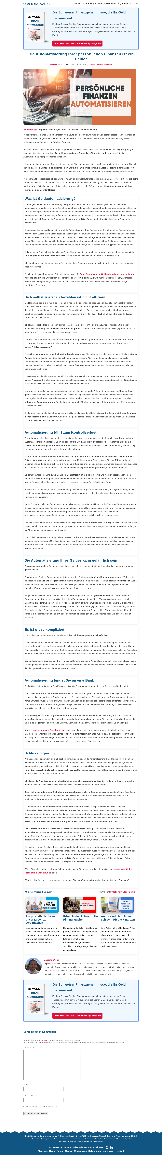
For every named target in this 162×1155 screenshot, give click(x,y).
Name (26, 1085)
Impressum (108, 1151)
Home (52, 1151)
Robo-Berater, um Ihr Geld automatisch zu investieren (107, 274)
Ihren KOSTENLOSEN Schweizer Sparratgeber (77, 43)
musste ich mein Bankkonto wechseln (52, 730)
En (134, 3)
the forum (44, 1040)
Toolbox (85, 3)
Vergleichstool (96, 3)
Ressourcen (110, 3)
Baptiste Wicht (56, 64)
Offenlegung (30, 129)
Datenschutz (94, 1151)
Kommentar (28, 1048)
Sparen (92, 64)
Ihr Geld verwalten (104, 64)
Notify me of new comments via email (43, 1107)
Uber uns (43, 1151)
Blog (119, 3)
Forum (125, 3)
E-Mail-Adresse (30, 1096)
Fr (137, 3)
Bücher (77, 3)
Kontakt (120, 1151)
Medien (69, 1151)
